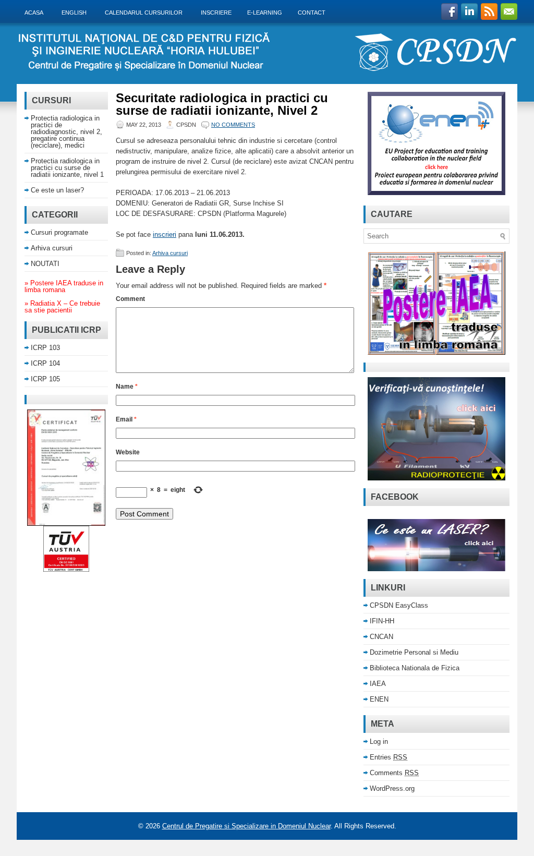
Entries (388, 757)
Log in (379, 741)
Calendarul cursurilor (146, 12)
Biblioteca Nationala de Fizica (414, 668)
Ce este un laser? (57, 190)
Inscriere (216, 12)
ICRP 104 (45, 363)
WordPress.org (392, 788)
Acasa (36, 12)
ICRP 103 (45, 348)
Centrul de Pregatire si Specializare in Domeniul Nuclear (246, 826)
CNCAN (381, 637)
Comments (394, 773)
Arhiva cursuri (170, 253)
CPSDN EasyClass (399, 605)
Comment (130, 299)
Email (126, 419)
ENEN (379, 699)
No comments (233, 125)
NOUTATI (45, 264)
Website (128, 452)
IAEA (378, 684)
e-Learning (264, 12)
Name (127, 386)
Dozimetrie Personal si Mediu (414, 652)
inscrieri (164, 234)
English (77, 12)
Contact (311, 12)
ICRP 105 (45, 379)
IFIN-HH (382, 621)
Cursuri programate (59, 232)
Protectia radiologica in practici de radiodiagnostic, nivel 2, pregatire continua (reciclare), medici (66, 131)
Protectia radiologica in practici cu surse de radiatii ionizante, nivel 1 (67, 167)
